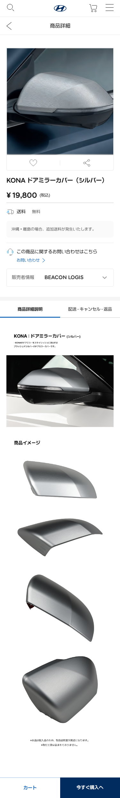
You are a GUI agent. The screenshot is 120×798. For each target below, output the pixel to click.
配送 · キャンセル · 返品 (90, 309)
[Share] (87, 162)
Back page (9, 26)
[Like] (33, 162)
